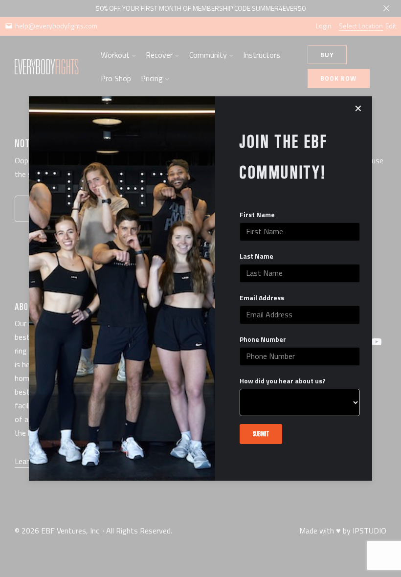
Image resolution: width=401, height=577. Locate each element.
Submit (261, 433)
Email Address (262, 298)
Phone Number (263, 339)
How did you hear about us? (283, 381)
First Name (257, 215)
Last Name (256, 256)
